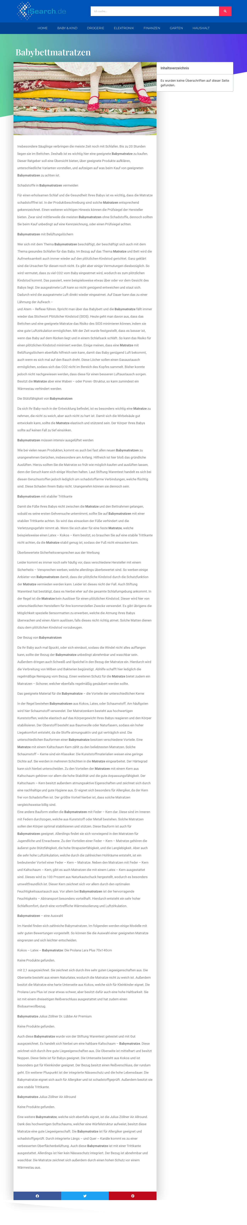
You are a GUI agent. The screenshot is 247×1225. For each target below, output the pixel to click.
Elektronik (124, 28)
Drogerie (95, 28)
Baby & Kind (67, 28)
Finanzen (152, 28)
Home (43, 28)
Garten (176, 28)
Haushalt (201, 28)
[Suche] (225, 11)
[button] (37, 1196)
